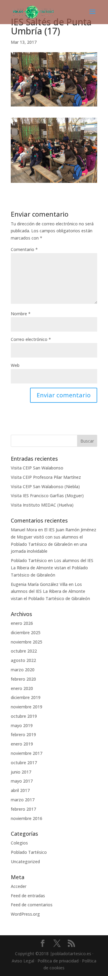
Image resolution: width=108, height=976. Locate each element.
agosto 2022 (23, 660)
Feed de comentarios (31, 905)
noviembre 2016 (26, 818)
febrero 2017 (23, 809)
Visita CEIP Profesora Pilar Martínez (46, 477)
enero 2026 (22, 623)
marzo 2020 (22, 669)
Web (15, 365)
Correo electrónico (31, 339)
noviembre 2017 (26, 753)
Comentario (24, 249)
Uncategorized (25, 861)
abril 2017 (20, 790)
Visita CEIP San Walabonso (37, 468)
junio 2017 (21, 772)
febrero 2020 (23, 679)
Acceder (18, 886)
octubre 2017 (24, 762)
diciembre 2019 (25, 697)
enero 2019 (22, 744)
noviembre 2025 (26, 642)
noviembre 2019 (26, 707)
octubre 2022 (24, 651)
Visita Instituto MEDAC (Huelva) (42, 505)
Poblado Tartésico (29, 560)
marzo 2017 (22, 800)
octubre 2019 (24, 716)
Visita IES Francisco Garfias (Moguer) (47, 495)
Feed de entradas (28, 895)
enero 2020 (22, 688)
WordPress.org (25, 914)
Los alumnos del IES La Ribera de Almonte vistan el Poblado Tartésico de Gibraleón (52, 568)
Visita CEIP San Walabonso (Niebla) (45, 486)
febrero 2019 (23, 734)
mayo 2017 (22, 781)
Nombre (21, 313)
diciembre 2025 (25, 632)
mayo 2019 (22, 725)
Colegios (19, 843)
